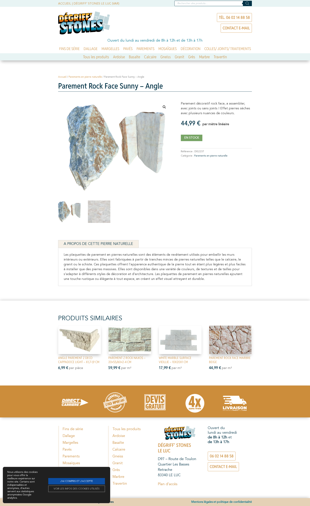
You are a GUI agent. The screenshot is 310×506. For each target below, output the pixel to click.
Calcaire (150, 57)
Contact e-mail (236, 27)
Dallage (91, 49)
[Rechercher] (247, 3)
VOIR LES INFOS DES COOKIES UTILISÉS (77, 489)
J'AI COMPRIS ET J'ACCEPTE (76, 481)
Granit (179, 57)
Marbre (204, 57)
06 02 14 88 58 (222, 455)
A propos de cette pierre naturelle (98, 244)
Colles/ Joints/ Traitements (227, 49)
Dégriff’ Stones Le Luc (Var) (96, 3)
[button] (164, 107)
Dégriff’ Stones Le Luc (174, 448)
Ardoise (119, 57)
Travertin (220, 57)
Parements (145, 49)
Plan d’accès (167, 484)
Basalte (134, 57)
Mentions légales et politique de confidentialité (221, 502)
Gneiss (165, 57)
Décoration (190, 49)
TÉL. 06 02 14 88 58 (234, 17)
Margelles (110, 49)
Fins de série (69, 49)
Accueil (64, 3)
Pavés (128, 49)
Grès (191, 57)
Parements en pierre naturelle (85, 77)
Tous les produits (96, 57)
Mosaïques (167, 49)
